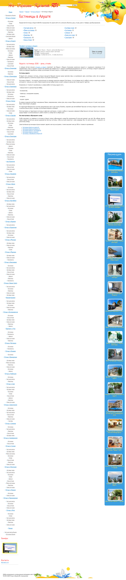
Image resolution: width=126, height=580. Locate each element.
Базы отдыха (10, 25)
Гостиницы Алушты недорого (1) (31, 129)
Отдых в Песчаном (10, 343)
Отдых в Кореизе (11, 221)
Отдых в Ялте (11, 510)
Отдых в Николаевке (11, 262)
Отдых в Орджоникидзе (11, 312)
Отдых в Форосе (11, 490)
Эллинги (11, 38)
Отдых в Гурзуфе (11, 115)
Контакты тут (5, 562)
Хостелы (10, 421)
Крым (10, 12)
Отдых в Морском (10, 252)
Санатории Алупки (10, 36)
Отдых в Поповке (11, 351)
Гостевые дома (10, 34)
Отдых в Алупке (10, 18)
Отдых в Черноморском (11, 498)
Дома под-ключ (11, 28)
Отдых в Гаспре (10, 101)
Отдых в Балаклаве (10, 68)
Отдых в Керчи (10, 184)
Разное (10, 528)
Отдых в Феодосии (10, 467)
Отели (10, 23)
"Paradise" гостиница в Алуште (28, 46)
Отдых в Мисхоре (10, 240)
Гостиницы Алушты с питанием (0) (32, 130)
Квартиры (10, 32)
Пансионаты (11, 61)
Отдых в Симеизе (10, 423)
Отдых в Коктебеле (10, 201)
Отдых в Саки (11, 384)
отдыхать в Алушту (41, 67)
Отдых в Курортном (11, 227)
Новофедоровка (10, 298)
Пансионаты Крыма (11, 15)
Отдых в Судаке (11, 446)
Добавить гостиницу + (84, 2)
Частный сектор (11, 30)
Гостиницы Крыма (10, 534)
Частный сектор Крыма (11, 532)
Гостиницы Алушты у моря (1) (30, 132)
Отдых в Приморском (10, 357)
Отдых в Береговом (10, 86)
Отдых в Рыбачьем (10, 374)
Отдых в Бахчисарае (11, 76)
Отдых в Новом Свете (10, 283)
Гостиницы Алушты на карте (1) (31, 127)
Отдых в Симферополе (10, 438)
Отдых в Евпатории (10, 136)
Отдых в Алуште (11, 41)
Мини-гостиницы (10, 48)
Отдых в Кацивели (10, 174)
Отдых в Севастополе (10, 405)
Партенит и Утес (10, 329)
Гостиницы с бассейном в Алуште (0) (32, 133)
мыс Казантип (11, 161)
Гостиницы (10, 21)
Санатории (10, 63)
